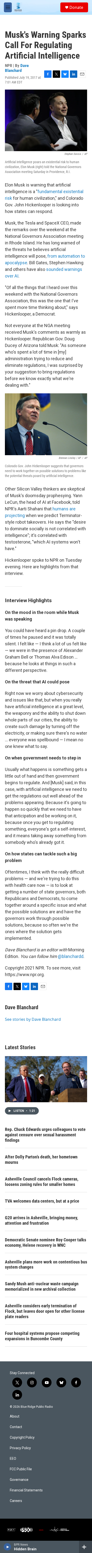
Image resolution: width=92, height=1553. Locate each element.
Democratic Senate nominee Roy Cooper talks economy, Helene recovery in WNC (45, 1242)
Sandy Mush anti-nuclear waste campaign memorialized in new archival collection (42, 1286)
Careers (16, 1501)
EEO (13, 1458)
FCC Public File (21, 1469)
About (14, 1416)
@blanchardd (70, 956)
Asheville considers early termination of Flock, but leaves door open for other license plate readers (45, 1311)
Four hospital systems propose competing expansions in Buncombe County (42, 1336)
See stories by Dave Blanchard (33, 1019)
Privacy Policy (20, 1448)
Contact (16, 1427)
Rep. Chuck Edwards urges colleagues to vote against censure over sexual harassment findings (45, 1135)
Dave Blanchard (17, 68)
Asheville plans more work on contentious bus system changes (46, 1264)
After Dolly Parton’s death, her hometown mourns (41, 1159)
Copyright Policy (22, 1437)
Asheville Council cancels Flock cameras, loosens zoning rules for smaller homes (41, 1181)
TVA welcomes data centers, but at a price (42, 1201)
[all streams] (85, 1547)
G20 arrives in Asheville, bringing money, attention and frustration (41, 1220)
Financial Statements (26, 1490)
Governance (19, 1480)
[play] (7, 1546)
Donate (76, 7)
